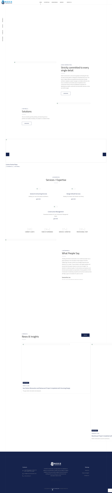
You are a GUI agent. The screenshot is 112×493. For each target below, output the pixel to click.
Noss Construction (55, 488)
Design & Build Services (73, 194)
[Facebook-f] (52, 480)
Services (61, 2)
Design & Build (55, 2)
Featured (17, 166)
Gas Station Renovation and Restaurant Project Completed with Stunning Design (46, 388)
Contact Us (69, 2)
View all (85, 335)
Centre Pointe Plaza (11, 164)
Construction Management (56, 212)
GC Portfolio (46, 2)
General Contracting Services (38, 194)
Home (40, 2)
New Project (26, 382)
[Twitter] (54, 480)
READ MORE (38, 199)
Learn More (65, 93)
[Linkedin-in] (57, 480)
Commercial (9, 166)
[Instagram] (59, 480)
